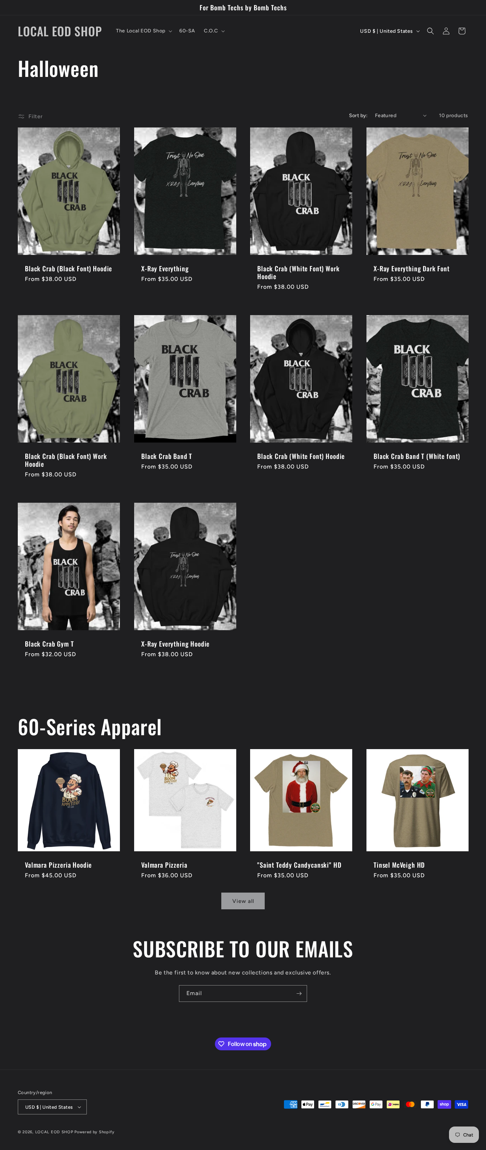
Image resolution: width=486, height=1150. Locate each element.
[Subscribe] (299, 993)
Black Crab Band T (166, 456)
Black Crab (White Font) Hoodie (301, 456)
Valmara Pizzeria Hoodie (58, 864)
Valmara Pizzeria (164, 864)
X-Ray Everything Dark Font (412, 268)
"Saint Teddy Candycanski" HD (299, 864)
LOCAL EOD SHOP (54, 1132)
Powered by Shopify (94, 1132)
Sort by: (358, 116)
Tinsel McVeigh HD (399, 864)
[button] (143, 30)
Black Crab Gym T (49, 644)
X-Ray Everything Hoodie (175, 644)
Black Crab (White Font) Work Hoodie (298, 272)
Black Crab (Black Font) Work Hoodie (66, 460)
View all (243, 901)
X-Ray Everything (165, 268)
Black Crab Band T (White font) (417, 456)
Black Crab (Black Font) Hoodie (68, 268)
